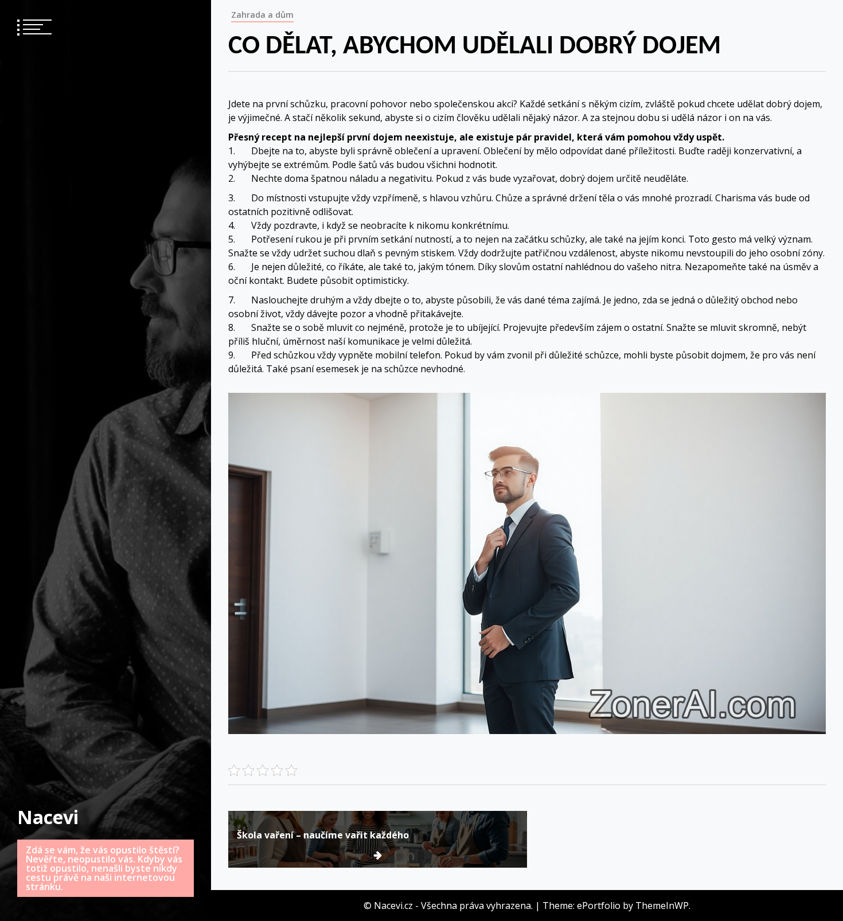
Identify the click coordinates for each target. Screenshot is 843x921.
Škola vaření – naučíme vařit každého (323, 835)
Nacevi (48, 817)
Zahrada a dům (262, 14)
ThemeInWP (662, 905)
